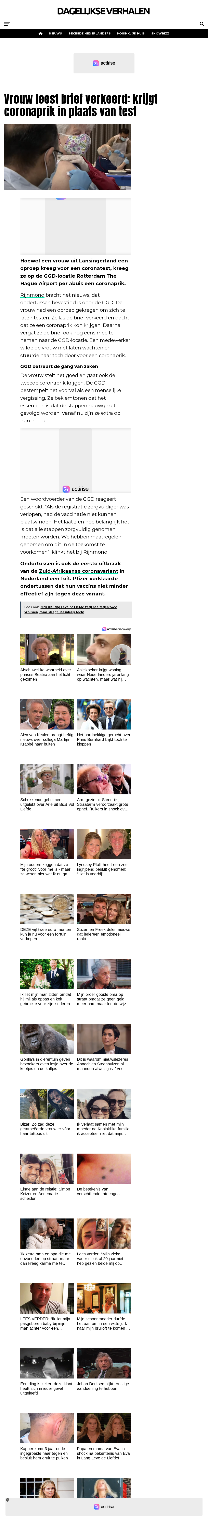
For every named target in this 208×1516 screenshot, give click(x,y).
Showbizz (160, 33)
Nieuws (55, 33)
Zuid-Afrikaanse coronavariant (78, 571)
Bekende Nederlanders (89, 33)
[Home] (40, 33)
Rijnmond (32, 295)
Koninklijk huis (131, 33)
